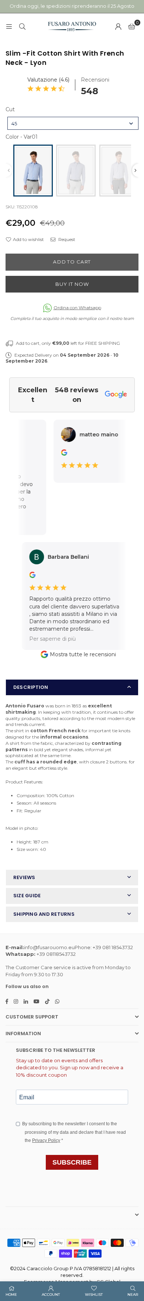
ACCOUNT (51, 1294)
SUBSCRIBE (72, 1162)
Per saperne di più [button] (46, 638)
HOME (11, 1294)
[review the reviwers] (59, 453)
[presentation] (135, 170)
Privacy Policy (46, 1140)
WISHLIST (94, 1294)
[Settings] (118, 26)
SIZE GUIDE (27, 895)
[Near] (22, 26)
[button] (131, 26)
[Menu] (9, 26)
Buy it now (72, 284)
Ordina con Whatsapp (77, 307)
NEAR (132, 1294)
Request (66, 239)
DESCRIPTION (30, 687)
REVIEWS (24, 877)
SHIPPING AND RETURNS (44, 914)
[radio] (33, 171)
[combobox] (72, 123)
